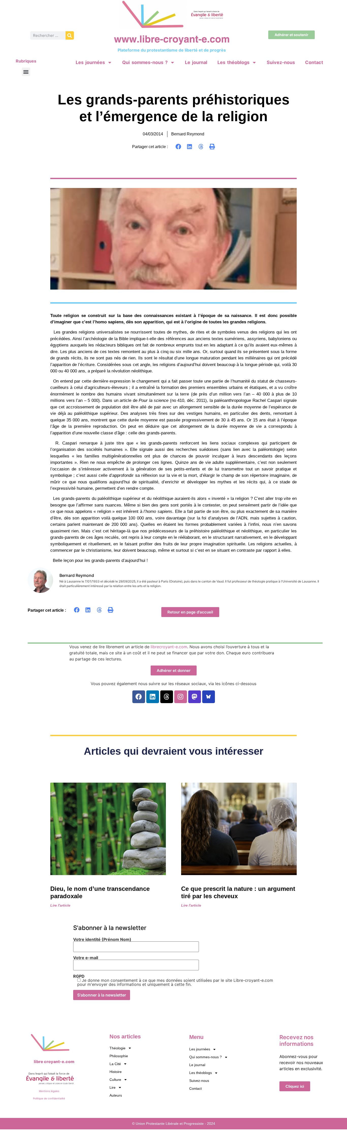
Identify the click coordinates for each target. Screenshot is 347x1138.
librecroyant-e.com (169, 646)
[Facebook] (138, 696)
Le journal (196, 62)
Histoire (115, 1072)
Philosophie (118, 1056)
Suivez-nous (281, 62)
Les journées (90, 62)
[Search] (70, 35)
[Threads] (166, 696)
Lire (112, 1087)
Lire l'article (60, 905)
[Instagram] (180, 696)
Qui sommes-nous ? (145, 62)
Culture (115, 1080)
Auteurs (115, 1095)
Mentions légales (49, 1091)
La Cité (115, 1064)
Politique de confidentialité (49, 1098)
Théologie (117, 1048)
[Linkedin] (152, 696)
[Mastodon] (194, 696)
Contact (314, 62)
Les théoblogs (233, 62)
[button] (26, 72)
